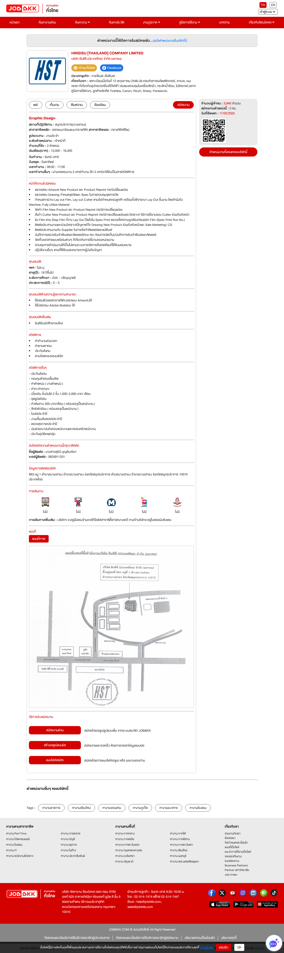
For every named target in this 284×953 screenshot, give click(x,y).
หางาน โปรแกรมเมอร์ (18, 839)
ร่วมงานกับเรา (233, 833)
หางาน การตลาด (70, 833)
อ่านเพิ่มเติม (207, 947)
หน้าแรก (15, 22)
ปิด (239, 947)
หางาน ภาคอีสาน (180, 839)
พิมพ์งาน (77, 105)
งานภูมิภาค (150, 22)
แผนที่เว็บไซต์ (232, 847)
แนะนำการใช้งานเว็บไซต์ (238, 851)
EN (273, 5)
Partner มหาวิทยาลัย (237, 870)
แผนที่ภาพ (38, 538)
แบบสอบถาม (232, 861)
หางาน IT (11, 850)
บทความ (224, 22)
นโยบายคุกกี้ (229, 937)
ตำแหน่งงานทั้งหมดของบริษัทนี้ (228, 152)
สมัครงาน (183, 105)
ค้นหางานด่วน (47, 22)
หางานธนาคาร (168, 808)
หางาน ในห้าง (68, 850)
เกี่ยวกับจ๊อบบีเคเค (260, 22)
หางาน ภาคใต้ (178, 833)
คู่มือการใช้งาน (188, 22)
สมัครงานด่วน (55, 730)
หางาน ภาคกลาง (125, 833)
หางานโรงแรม (198, 808)
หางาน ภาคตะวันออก (127, 844)
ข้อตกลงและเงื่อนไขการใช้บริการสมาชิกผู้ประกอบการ (77, 937)
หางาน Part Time (16, 833)
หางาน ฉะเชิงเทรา (125, 856)
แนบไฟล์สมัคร (55, 760)
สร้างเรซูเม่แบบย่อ (55, 745)
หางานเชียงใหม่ (81, 808)
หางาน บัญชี (68, 839)
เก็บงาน (54, 105)
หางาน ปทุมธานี (124, 861)
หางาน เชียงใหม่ (178, 850)
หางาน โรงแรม (14, 844)
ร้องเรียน (100, 105)
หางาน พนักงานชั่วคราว (19, 856)
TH (263, 5)
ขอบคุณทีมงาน (233, 856)
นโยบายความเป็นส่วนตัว (200, 937)
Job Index (231, 874)
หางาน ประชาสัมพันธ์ (73, 856)
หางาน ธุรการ (69, 844)
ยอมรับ (223, 947)
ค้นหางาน (81, 22)
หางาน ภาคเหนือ (124, 839)
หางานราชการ (51, 808)
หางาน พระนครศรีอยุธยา (184, 861)
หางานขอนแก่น (111, 808)
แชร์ (35, 105)
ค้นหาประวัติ (116, 22)
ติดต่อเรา (230, 838)
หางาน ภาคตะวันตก (181, 844)
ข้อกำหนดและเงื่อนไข (236, 842)
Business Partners (236, 865)
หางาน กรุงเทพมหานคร (128, 850)
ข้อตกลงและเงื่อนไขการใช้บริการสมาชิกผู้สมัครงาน (147, 937)
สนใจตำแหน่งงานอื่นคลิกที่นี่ (170, 40)
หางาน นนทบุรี (178, 856)
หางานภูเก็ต (140, 808)
